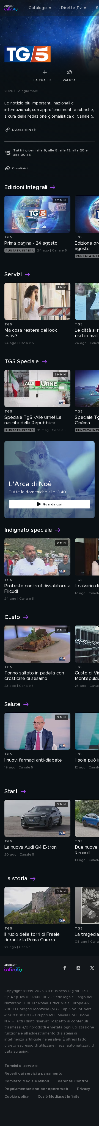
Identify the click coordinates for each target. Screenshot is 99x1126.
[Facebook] (64, 967)
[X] (92, 967)
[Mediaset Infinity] (11, 8)
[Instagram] (78, 967)
